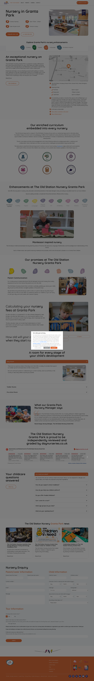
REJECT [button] (46, 347)
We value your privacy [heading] (39, 333)
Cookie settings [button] (38, 347)
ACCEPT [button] (54, 347)
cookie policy (43, 341)
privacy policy (36, 343)
